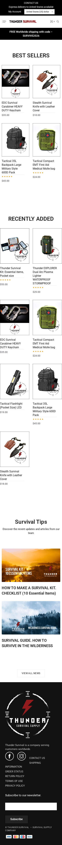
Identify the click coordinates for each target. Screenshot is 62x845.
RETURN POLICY (14, 776)
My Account (14, 11)
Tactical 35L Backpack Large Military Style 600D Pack (11, 166)
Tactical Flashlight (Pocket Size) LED (11, 405)
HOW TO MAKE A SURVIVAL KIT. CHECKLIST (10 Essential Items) (29, 590)
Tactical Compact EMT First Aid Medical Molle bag (44, 164)
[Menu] (5, 21)
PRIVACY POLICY (15, 785)
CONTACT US (31, 3)
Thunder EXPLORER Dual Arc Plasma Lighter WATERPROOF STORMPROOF (45, 276)
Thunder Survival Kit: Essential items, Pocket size (12, 272)
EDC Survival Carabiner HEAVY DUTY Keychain (12, 106)
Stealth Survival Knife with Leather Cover (44, 106)
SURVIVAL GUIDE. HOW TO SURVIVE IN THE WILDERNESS (27, 643)
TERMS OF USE (14, 781)
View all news (31, 673)
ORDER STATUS (14, 771)
